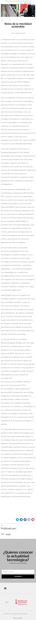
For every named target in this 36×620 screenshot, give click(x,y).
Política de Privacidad (22, 613)
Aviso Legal (13, 613)
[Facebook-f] (18, 618)
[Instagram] (21, 618)
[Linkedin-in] (16, 618)
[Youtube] (20, 618)
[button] (17, 519)
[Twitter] (14, 618)
